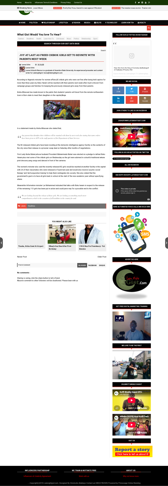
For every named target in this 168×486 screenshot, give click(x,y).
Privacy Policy (66, 2)
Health (142, 23)
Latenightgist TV (132, 73)
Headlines (30, 39)
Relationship (49, 23)
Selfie (98, 23)
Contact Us (78, 2)
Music (86, 23)
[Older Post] (166, 243)
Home (19, 2)
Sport (95, 39)
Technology (111, 23)
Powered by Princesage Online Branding (124, 483)
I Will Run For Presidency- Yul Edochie (92, 247)
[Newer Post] (1, 243)
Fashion (76, 23)
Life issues (60, 39)
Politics (33, 23)
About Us (28, 2)
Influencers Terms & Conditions (46, 2)
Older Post (102, 257)
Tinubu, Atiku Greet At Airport (30, 246)
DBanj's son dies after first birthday (60, 247)
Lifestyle (63, 23)
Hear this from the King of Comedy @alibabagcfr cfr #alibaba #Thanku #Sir (131, 69)
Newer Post (22, 257)
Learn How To (127, 23)
